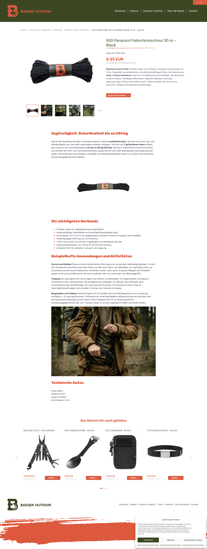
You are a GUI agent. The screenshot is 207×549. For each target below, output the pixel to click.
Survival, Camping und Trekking (71, 30)
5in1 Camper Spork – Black (79, 430)
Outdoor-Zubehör (153, 10)
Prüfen (51, 478)
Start (24, 30)
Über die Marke (175, 10)
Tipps (160, 504)
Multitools (120, 10)
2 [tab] (103, 488)
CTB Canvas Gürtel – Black (162, 430)
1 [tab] (101, 488)
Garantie (169, 504)
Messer (134, 10)
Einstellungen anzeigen (193, 540)
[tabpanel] (41, 454)
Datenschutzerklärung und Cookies (148, 545)
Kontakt (193, 10)
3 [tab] (106, 488)
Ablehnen (170, 540)
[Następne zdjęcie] (99, 110)
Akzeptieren (148, 540)
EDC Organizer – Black (118, 430)
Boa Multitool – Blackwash (39, 430)
